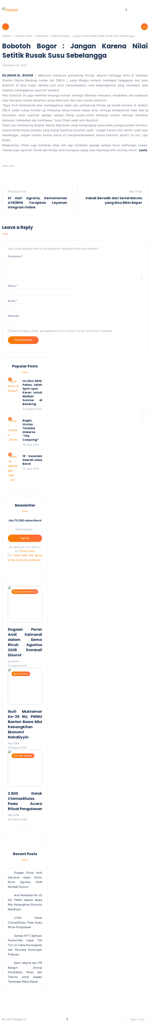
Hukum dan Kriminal (25, 591)
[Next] (28, 828)
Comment (15, 256)
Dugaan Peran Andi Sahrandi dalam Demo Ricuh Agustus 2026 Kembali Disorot (25, 642)
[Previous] (22, 828)
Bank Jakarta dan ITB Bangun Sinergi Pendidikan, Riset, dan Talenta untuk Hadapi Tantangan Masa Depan (25, 972)
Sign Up (25, 538)
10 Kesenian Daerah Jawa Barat (32, 460)
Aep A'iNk (13, 743)
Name (13, 286)
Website (13, 316)
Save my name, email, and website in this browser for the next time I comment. (62, 331)
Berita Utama (21, 673)
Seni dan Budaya (23, 755)
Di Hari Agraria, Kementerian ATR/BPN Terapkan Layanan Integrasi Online (37, 202)
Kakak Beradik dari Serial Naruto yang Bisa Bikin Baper (114, 200)
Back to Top (137, 1019)
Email (12, 301)
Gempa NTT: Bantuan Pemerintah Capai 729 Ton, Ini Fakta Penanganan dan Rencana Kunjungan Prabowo (25, 945)
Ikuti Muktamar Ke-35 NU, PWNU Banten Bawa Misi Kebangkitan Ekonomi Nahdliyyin (25, 724)
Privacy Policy (27, 550)
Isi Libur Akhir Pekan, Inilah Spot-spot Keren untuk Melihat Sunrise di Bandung (32, 392)
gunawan (13, 661)
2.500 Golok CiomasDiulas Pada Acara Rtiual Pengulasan (25, 801)
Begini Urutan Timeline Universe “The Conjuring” (30, 430)
